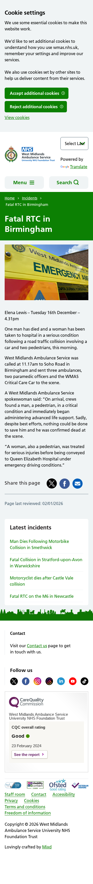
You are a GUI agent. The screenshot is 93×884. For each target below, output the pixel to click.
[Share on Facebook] (64, 483)
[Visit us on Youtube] (73, 681)
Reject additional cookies (34, 106)
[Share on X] (52, 483)
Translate (78, 166)
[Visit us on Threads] (49, 681)
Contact (38, 794)
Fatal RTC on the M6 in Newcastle (42, 596)
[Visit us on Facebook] (26, 681)
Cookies (31, 800)
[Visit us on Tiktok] (84, 681)
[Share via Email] (77, 483)
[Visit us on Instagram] (37, 681)
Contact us (37, 645)
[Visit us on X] (14, 681)
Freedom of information (28, 812)
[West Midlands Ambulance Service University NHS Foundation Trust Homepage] (32, 154)
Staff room (15, 794)
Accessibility (63, 794)
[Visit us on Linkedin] (61, 681)
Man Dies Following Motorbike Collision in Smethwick (39, 544)
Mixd (47, 846)
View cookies (17, 117)
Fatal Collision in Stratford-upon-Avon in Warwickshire (46, 562)
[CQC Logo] (26, 706)
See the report (27, 754)
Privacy (11, 800)
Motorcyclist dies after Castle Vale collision (41, 581)
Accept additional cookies (34, 93)
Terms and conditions (25, 806)
